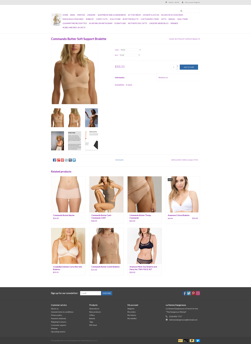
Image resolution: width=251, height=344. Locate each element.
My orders (131, 312)
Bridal (172, 19)
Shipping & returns (58, 322)
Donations (120, 23)
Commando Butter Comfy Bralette (105, 267)
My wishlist (132, 318)
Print (196, 160)
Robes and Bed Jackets (74, 27)
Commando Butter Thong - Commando (141, 216)
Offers (92, 315)
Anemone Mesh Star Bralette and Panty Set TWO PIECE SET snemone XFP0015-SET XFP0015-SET (144, 268)
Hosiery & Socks (151, 15)
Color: (117, 50)
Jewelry (90, 19)
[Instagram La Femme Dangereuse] (198, 293)
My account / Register (192, 2)
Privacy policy (56, 315)
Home (65, 15)
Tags (91, 322)
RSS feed (93, 325)
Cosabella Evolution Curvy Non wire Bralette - (67, 268)
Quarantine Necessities (75, 23)
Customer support (58, 325)
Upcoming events (58, 332)
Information (119, 77)
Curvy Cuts (102, 19)
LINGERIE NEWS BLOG (159, 23)
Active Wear (134, 15)
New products (95, 312)
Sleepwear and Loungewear (112, 15)
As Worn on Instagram (100, 23)
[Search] (181, 11)
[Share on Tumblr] (70, 160)
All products (94, 308)
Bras (72, 15)
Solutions (115, 19)
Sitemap (54, 328)
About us (55, 308)
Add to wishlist (176, 160)
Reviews (163, 77)
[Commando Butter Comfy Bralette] (106, 246)
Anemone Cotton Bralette (178, 215)
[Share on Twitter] (74, 160)
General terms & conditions (62, 312)
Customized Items (150, 19)
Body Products (130, 19)
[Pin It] (62, 160)
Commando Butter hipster (64, 215)
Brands (174, 23)
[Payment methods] (180, 340)
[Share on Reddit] (66, 160)
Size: (117, 55)
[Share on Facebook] (54, 160)
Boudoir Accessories (172, 15)
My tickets (131, 315)
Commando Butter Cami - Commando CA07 (101, 216)
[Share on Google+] (58, 160)
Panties (81, 15)
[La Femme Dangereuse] (56, 19)
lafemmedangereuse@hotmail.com (183, 320)
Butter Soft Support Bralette (187, 39)
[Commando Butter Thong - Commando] (144, 194)
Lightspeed (93, 341)
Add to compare (188, 160)
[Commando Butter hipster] (68, 194)
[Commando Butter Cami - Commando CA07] (106, 194)
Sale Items (182, 19)
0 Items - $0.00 (173, 2)
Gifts (163, 19)
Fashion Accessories (73, 19)
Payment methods (58, 318)
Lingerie (91, 15)
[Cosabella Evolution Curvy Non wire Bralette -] (68, 246)
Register (131, 308)
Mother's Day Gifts (137, 23)
